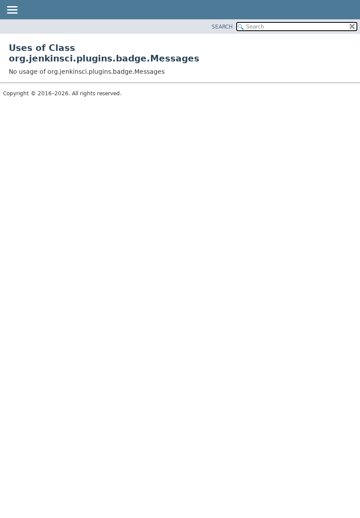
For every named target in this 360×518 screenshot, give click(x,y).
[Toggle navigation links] (11, 10)
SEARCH (222, 27)
